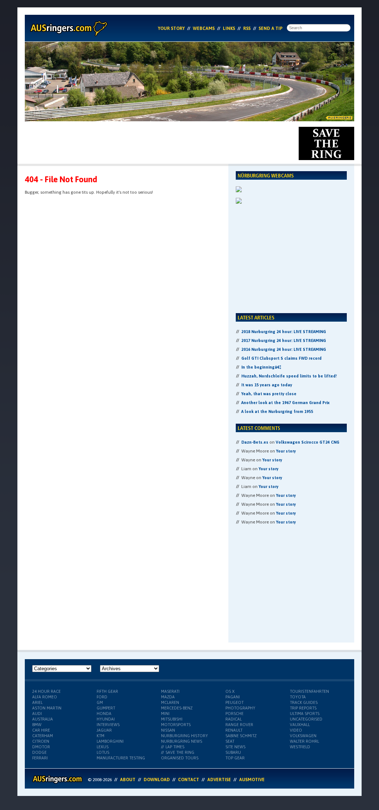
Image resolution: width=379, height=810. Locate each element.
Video (296, 730)
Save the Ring (179, 752)
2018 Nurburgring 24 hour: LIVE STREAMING (283, 331)
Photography (240, 708)
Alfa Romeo (44, 697)
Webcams (204, 28)
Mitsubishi (171, 719)
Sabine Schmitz (240, 735)
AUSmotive (252, 779)
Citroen (40, 741)
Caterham (42, 735)
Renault (233, 730)
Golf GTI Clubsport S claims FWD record (281, 358)
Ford (102, 697)
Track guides (304, 702)
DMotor (41, 747)
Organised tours (179, 758)
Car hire (41, 730)
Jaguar (104, 730)
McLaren (170, 702)
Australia (42, 719)
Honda (104, 713)
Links (229, 28)
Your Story (171, 28)
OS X (230, 691)
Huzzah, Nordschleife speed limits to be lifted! (289, 376)
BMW (36, 724)
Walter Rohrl (304, 741)
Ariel (37, 702)
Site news (235, 747)
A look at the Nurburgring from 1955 (277, 411)
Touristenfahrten (309, 691)
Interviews (108, 724)
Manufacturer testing (121, 758)
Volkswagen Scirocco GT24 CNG (307, 442)
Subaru (233, 752)
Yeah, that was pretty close (268, 394)
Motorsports (176, 724)
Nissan (168, 730)
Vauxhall (300, 724)
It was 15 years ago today (266, 385)
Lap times (174, 747)
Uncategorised (306, 719)
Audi (37, 713)
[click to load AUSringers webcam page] (239, 190)
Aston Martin (46, 708)
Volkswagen (303, 735)
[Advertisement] (159, 143)
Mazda (168, 697)
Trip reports (303, 708)
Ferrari (40, 758)
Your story (286, 451)
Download (157, 779)
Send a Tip (270, 28)
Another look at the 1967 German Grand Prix (285, 402)
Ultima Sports (304, 713)
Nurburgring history (184, 735)
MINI (165, 713)
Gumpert (106, 708)
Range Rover (239, 724)
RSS (247, 28)
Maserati (170, 691)
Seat (229, 741)
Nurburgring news (181, 741)
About (127, 779)
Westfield (300, 747)
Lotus (103, 752)
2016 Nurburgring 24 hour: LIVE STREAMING (283, 349)
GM (100, 702)
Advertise (219, 779)
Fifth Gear (107, 691)
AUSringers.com (68, 28)
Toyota (298, 697)
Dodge (39, 752)
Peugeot (234, 702)
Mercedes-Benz (176, 708)
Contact (188, 779)
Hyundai (106, 719)
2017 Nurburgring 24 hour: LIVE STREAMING (283, 340)
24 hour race (46, 691)
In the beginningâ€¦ (261, 367)
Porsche (234, 713)
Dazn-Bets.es (254, 442)
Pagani (232, 697)
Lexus (102, 747)
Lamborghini (110, 741)
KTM (100, 735)
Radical (233, 719)
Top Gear (235, 758)
